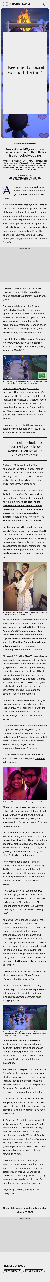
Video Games (10, 1271)
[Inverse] (22, 4)
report (6, 418)
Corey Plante (27, 175)
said (12, 634)
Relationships (32, 1271)
